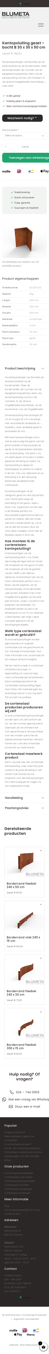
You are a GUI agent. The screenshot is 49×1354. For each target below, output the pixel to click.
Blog (6, 1206)
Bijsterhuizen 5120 (13, 1247)
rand (28, 495)
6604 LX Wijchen (13, 1251)
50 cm (18, 613)
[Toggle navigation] (41, 24)
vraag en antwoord (18, 659)
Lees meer (7, 86)
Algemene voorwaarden (26, 1319)
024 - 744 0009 (12, 1280)
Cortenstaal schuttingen (17, 1193)
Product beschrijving (20, 368)
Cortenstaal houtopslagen (18, 1189)
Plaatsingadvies (17, 808)
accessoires (11, 409)
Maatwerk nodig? (20, 118)
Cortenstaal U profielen (16, 1185)
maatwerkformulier (19, 786)
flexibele (14, 511)
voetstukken (11, 485)
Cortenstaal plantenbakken (18, 1173)
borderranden (32, 66)
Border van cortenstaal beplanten (22, 1148)
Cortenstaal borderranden (18, 1177)
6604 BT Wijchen (13, 1235)
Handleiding (14, 798)
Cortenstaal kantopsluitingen (19, 1181)
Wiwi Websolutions (30, 1345)
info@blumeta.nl (13, 1276)
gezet (20, 495)
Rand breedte (10, 130)
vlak (7, 523)
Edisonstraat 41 (12, 1231)
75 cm (29, 613)
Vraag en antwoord (14, 1132)
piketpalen (25, 605)
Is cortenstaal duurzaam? (18, 1144)
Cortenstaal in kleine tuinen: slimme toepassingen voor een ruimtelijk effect (23, 1156)
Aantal (25, 147)
